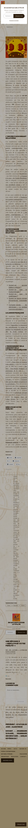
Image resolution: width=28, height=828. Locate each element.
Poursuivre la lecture (14, 20)
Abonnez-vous (19, 16)
